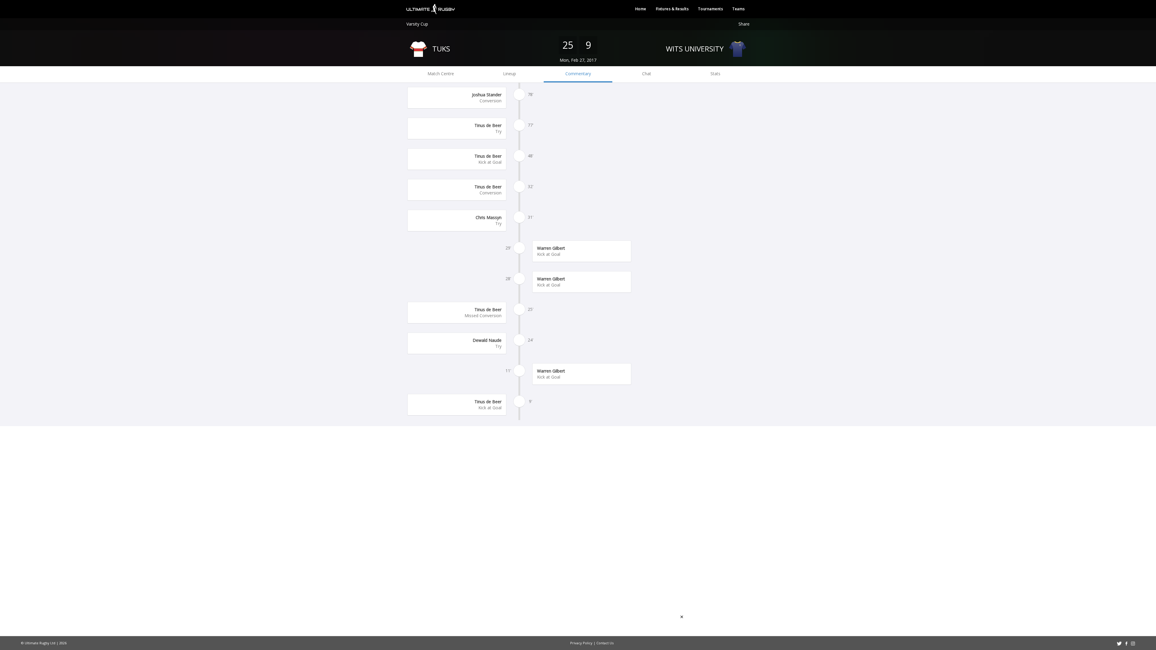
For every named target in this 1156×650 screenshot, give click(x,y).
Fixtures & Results (672, 8)
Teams (738, 8)
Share (744, 24)
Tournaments (710, 8)
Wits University (696, 49)
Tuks (440, 49)
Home (640, 8)
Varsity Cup (417, 24)
